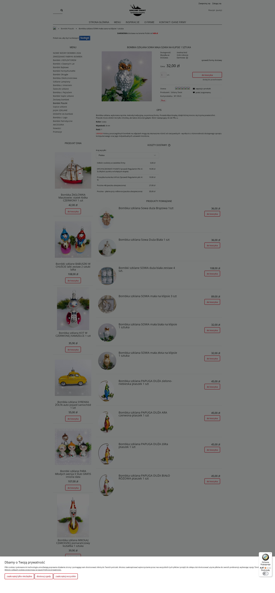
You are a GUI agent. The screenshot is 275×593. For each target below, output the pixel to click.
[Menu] (270, 554)
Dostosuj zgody (44, 576)
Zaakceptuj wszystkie (66, 576)
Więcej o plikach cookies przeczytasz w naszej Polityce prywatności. (33, 569)
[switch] (265, 573)
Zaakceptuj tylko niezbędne (19, 576)
